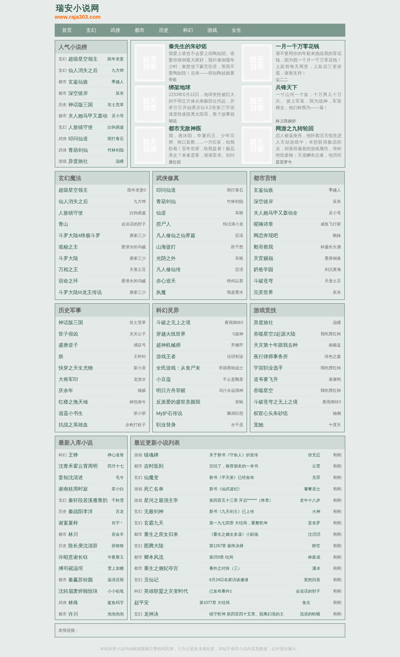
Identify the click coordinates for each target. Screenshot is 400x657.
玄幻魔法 (70, 178)
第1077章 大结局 (214, 602)
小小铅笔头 (117, 591)
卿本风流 (154, 557)
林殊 (73, 602)
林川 (73, 534)
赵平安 (141, 602)
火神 (316, 511)
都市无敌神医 (185, 128)
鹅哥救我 (263, 247)
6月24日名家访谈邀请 (228, 579)
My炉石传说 (169, 413)
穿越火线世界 (171, 334)
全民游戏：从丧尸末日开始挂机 (178, 372)
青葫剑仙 (78, 150)
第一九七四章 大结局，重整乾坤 (238, 522)
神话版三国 (80, 104)
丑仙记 (151, 579)
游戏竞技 (265, 310)
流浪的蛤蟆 (310, 614)
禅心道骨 (115, 455)
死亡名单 (154, 489)
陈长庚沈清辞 (83, 545)
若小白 (118, 488)
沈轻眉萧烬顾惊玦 (78, 591)
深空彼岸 (78, 93)
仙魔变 (151, 477)
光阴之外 (166, 258)
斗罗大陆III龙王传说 (80, 292)
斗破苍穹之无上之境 (276, 402)
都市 (139, 30)
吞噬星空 (263, 390)
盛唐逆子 (68, 345)
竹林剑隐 (115, 150)
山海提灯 (166, 247)
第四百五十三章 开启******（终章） (241, 500)
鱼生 (306, 602)
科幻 (188, 30)
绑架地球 (179, 87)
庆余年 (66, 390)
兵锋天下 (286, 87)
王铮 (73, 455)
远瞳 (120, 161)
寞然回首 (312, 579)
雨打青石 (115, 138)
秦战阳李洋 (80, 511)
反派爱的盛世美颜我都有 (178, 406)
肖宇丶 (118, 522)
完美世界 (263, 292)
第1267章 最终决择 (226, 545)
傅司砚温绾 (71, 568)
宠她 (258, 424)
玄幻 (91, 30)
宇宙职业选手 (268, 368)
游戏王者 (166, 356)
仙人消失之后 (83, 70)
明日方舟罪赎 (171, 390)
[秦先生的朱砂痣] (149, 79)
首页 (67, 30)
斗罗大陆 (68, 258)
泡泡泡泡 (115, 614)
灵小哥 (118, 115)
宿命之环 (68, 281)
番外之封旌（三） (225, 568)
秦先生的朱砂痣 (188, 46)
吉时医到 (154, 466)
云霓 (316, 466)
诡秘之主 (68, 247)
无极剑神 (154, 511)
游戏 (212, 30)
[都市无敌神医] (149, 162)
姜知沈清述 (71, 477)
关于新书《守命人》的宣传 (233, 455)
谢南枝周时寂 (73, 489)
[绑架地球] (149, 121)
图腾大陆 (154, 545)
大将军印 (68, 379)
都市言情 (265, 178)
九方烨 (118, 70)
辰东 (120, 93)
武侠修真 (167, 178)
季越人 (118, 81)
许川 (73, 614)
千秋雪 (118, 500)
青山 (63, 224)
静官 (316, 545)
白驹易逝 (115, 127)
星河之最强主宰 (161, 500)
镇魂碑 (151, 455)
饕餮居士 (312, 488)
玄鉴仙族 (78, 82)
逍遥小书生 (71, 413)
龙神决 (151, 614)
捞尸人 (163, 224)
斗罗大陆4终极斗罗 (79, 235)
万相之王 (68, 269)
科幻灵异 (167, 310)
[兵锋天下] (256, 121)
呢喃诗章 (263, 224)
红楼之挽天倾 (73, 402)
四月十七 (115, 466)
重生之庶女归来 (161, 534)
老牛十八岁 (310, 500)
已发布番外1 (220, 591)
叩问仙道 (78, 138)
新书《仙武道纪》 (225, 488)
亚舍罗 (314, 522)
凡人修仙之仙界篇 (175, 235)
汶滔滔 (314, 534)
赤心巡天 (166, 281)
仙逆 (161, 213)
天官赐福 (263, 258)
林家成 (314, 557)
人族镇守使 (80, 127)
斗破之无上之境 (173, 322)
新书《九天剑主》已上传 (231, 511)
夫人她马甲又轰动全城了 (276, 217)
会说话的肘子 (308, 591)
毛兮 (120, 477)
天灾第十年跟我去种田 (276, 350)
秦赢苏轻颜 (80, 579)
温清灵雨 (115, 579)
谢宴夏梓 (68, 523)
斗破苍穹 (263, 281)
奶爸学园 (263, 269)
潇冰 (316, 568)
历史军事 (70, 310)
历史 (164, 30)
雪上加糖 (115, 568)
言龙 (120, 511)
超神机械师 (168, 345)
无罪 (316, 477)
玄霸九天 (154, 523)
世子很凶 (68, 334)
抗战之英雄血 (73, 424)
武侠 (115, 30)
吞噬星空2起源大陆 (275, 334)
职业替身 (166, 424)
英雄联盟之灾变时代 (166, 591)
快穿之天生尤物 (76, 368)
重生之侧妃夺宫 (161, 568)
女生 (236, 30)
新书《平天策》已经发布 (231, 477)
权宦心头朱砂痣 (271, 413)
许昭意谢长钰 (73, 557)
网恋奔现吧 (266, 235)
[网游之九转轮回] (256, 162)
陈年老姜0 (116, 59)
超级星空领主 (83, 59)
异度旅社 (78, 161)
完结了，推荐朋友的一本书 (233, 466)
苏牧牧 (118, 545)
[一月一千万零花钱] (256, 79)
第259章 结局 (221, 557)
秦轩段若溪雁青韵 (87, 500)
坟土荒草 (115, 104)
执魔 (161, 292)
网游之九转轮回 (295, 128)
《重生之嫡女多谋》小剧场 (233, 534)
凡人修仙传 (168, 269)
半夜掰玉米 (117, 557)
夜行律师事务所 (271, 356)
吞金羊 (118, 534)
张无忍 (314, 455)
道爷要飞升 (266, 379)
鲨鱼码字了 (117, 602)
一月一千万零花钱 (297, 46)
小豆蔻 (163, 379)
